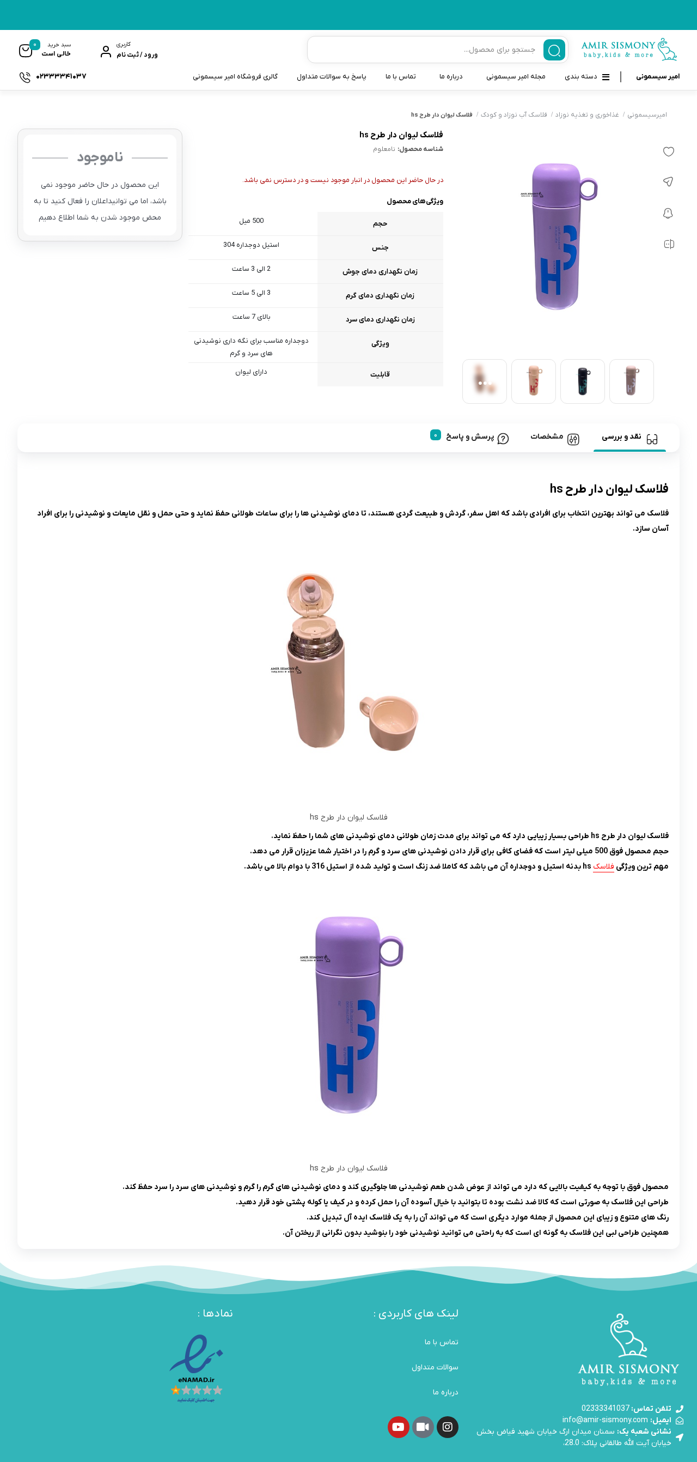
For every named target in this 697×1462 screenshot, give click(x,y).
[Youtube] (398, 1427)
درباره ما (451, 76)
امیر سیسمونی (658, 76)
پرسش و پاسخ (470, 437)
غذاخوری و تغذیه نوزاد (587, 115)
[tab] (630, 437)
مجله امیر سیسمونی (516, 76)
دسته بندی (581, 76)
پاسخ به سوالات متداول (331, 76)
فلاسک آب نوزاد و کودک (514, 115)
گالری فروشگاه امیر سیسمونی (235, 76)
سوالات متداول (435, 1367)
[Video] (423, 1427)
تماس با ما (401, 76)
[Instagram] (447, 1427)
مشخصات (547, 437)
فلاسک (603, 867)
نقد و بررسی (621, 437)
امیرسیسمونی (647, 115)
